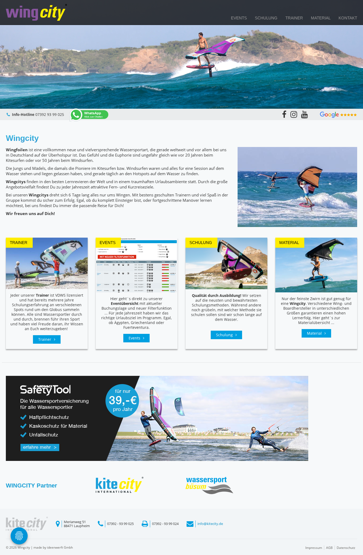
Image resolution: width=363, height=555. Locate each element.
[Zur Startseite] (36, 12)
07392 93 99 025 (49, 114)
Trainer (294, 18)
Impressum (313, 547)
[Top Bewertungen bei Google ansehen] (338, 114)
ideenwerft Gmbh (60, 547)
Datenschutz (346, 547)
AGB (329, 547)
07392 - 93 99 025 (120, 523)
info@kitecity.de (210, 523)
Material (321, 18)
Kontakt (348, 18)
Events (239, 18)
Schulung (266, 18)
